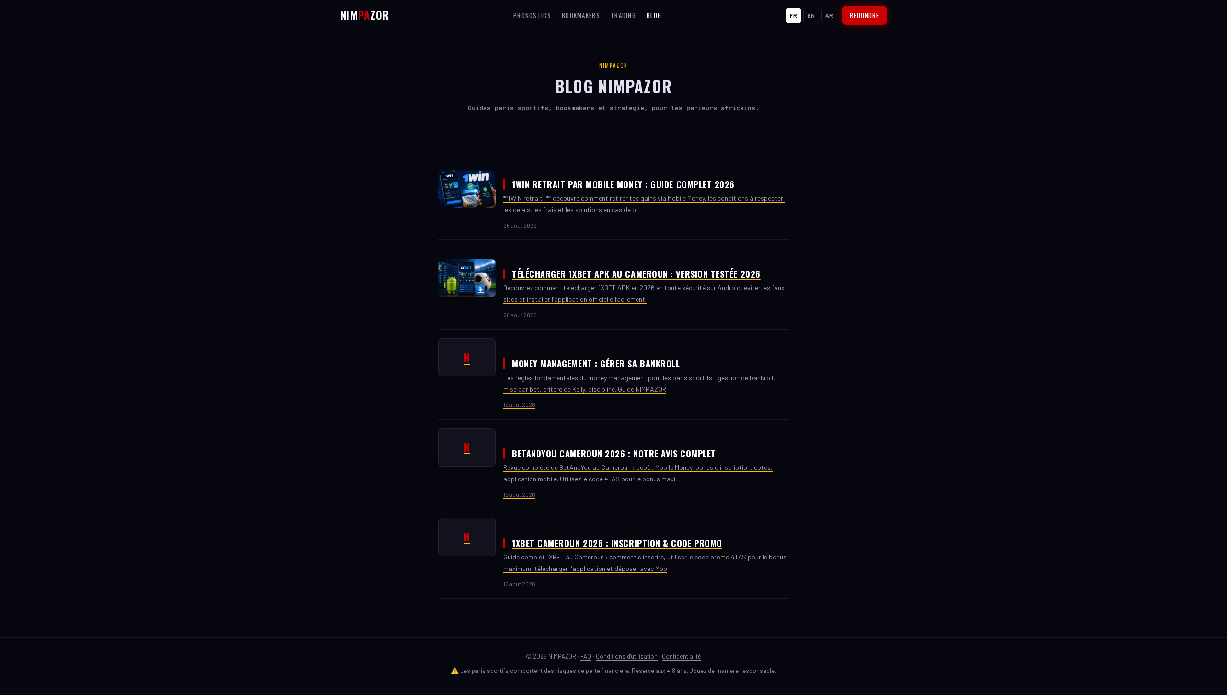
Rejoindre (864, 15)
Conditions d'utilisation (627, 656)
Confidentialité (681, 656)
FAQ (585, 656)
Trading (623, 15)
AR (829, 15)
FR (793, 15)
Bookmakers (581, 15)
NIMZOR (365, 15)
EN (811, 15)
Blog (654, 15)
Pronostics (532, 15)
